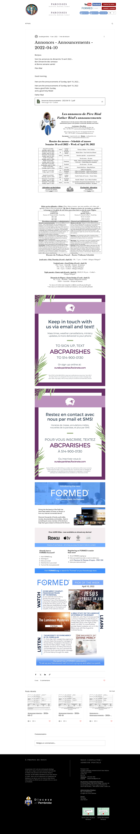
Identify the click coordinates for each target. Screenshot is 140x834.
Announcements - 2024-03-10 (69, 714)
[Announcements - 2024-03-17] (39, 702)
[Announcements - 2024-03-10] (70, 702)
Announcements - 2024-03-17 (38, 714)
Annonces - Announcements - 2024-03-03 (100, 714)
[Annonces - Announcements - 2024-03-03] (101, 702)
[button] (112, 23)
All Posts (28, 23)
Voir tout (112, 691)
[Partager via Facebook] (36, 674)
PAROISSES (59, 4)
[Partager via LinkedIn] (45, 674)
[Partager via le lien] (50, 674)
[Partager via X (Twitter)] (40, 674)
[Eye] (88, 4)
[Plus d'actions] (104, 36)
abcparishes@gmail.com (93, 778)
